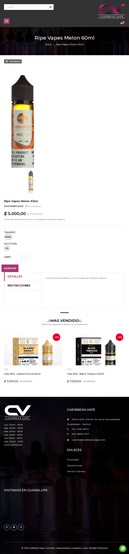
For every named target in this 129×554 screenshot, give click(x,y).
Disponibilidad (14, 206)
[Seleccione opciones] (25, 349)
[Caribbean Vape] (33, 412)
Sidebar (14, 61)
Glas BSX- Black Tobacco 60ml (85, 373)
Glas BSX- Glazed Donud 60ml (22, 373)
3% (7, 248)
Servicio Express (76, 471)
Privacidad (73, 459)
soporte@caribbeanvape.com (88, 439)
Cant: (7, 256)
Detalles (15, 276)
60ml (8, 236)
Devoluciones (74, 465)
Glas (6, 369)
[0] (121, 23)
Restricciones (19, 285)
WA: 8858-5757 (80, 434)
